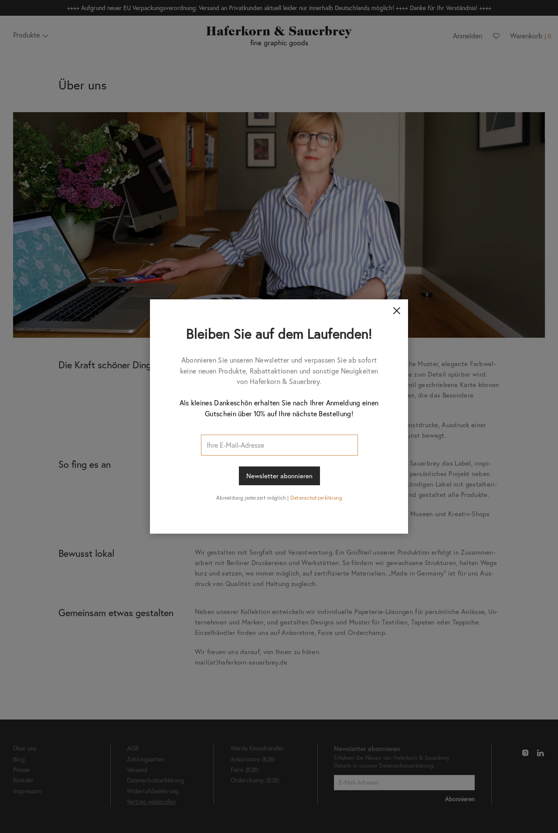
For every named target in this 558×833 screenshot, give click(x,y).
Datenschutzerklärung (316, 497)
